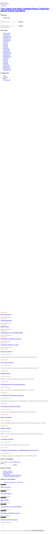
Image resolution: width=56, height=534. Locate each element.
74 (11, 462)
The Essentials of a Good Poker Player (12, 332)
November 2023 (7, 37)
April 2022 (5, 63)
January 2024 (6, 34)
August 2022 (6, 57)
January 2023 (6, 51)
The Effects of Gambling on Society (11, 338)
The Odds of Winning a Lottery (9, 344)
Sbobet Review (5, 326)
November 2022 (7, 53)
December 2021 (7, 68)
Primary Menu (4, 15)
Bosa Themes (28, 530)
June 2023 (5, 44)
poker (4, 76)
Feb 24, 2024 (3, 347)
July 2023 (5, 42)
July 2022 (5, 59)
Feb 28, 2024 (3, 323)
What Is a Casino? (6, 417)
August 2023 (6, 41)
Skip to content (4, 3)
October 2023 (6, 38)
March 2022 (6, 64)
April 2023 (5, 47)
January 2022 (6, 67)
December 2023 (7, 36)
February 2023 (6, 49)
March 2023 (6, 48)
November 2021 (7, 70)
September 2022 (7, 56)
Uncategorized (6, 80)
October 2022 (6, 55)
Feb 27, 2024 (3, 329)
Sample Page (6, 17)
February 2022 (6, 66)
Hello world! (20, 482)
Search (2, 463)
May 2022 (5, 62)
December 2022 (7, 52)
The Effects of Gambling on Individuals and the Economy (19, 450)
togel (4, 78)
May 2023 (5, 45)
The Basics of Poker (7, 439)
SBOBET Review (6, 428)
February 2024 (6, 33)
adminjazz (8, 317)
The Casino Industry (6, 320)
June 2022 (5, 60)
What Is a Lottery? (6, 314)
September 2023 (7, 40)
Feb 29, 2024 (3, 317)
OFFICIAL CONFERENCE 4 (37, 530)
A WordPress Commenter (9, 482)
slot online (5, 77)
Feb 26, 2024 (3, 335)
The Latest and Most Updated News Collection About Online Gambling (25, 9)
